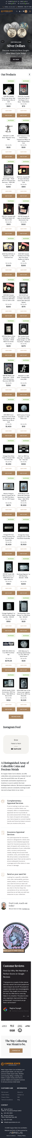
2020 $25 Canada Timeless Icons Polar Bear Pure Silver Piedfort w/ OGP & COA (23, 257)
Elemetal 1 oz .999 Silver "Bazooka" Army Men (8, 137)
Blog (18, 1100)
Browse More (16, 716)
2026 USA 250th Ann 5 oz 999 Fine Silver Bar (8, 652)
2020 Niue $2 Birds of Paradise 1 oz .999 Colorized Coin (8, 255)
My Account (4, 1092)
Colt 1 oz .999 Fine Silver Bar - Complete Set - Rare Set (23, 457)
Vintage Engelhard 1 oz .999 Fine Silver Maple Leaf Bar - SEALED (8, 615)
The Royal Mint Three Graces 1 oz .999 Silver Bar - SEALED (23, 615)
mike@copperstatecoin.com (12, 1122)
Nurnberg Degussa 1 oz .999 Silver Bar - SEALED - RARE (23, 576)
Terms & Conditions (7, 1100)
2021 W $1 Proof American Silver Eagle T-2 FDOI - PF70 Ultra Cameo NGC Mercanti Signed (23, 298)
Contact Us (16, 1050)
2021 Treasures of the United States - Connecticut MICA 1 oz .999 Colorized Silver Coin (23, 139)
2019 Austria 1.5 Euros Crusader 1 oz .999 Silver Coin (23, 416)
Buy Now (16, 59)
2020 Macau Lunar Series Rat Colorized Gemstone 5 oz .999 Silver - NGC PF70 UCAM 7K (24, 497)
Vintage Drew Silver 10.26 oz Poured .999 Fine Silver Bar (8, 457)
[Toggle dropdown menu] (29, 74)
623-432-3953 (8, 1113)
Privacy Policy (5, 1097)
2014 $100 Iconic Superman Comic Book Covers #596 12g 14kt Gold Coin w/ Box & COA (8, 418)
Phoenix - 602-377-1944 (24, 7)
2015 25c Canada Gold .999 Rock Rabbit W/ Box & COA (8, 218)
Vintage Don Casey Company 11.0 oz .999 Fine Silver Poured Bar (23, 536)
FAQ (18, 1097)
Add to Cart (8, 115)
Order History (5, 1095)
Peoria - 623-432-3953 (10, 6)
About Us (20, 1092)
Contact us (20, 1095)
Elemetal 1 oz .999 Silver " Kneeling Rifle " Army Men (23, 377)
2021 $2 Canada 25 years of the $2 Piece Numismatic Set (23, 218)
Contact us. (26, 909)
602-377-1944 (8, 1120)
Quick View (8, 110)
